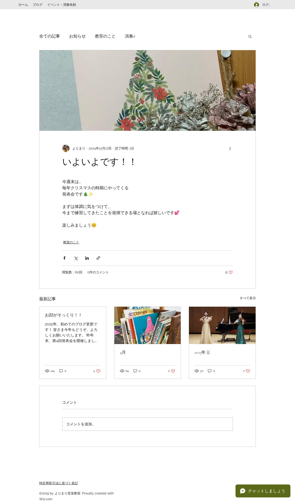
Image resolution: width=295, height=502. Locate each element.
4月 (123, 352)
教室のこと (105, 36)
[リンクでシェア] (98, 258)
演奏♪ (130, 36)
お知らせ (77, 36)
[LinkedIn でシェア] (87, 258)
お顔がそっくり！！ (63, 315)
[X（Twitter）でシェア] (76, 258)
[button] (250, 36)
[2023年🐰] (222, 325)
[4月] (147, 325)
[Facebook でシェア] (64, 258)
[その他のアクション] (230, 148)
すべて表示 (248, 298)
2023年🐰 (203, 352)
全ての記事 (49, 36)
